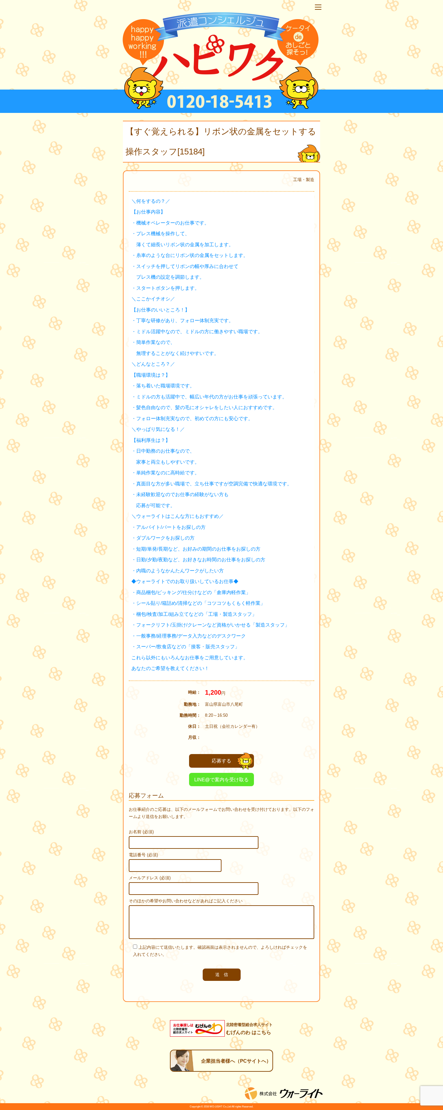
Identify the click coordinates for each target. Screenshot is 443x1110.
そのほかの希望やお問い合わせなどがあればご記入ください (186, 900)
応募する (221, 760)
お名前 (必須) (141, 831)
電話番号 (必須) (143, 854)
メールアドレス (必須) (150, 877)
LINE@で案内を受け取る (221, 779)
